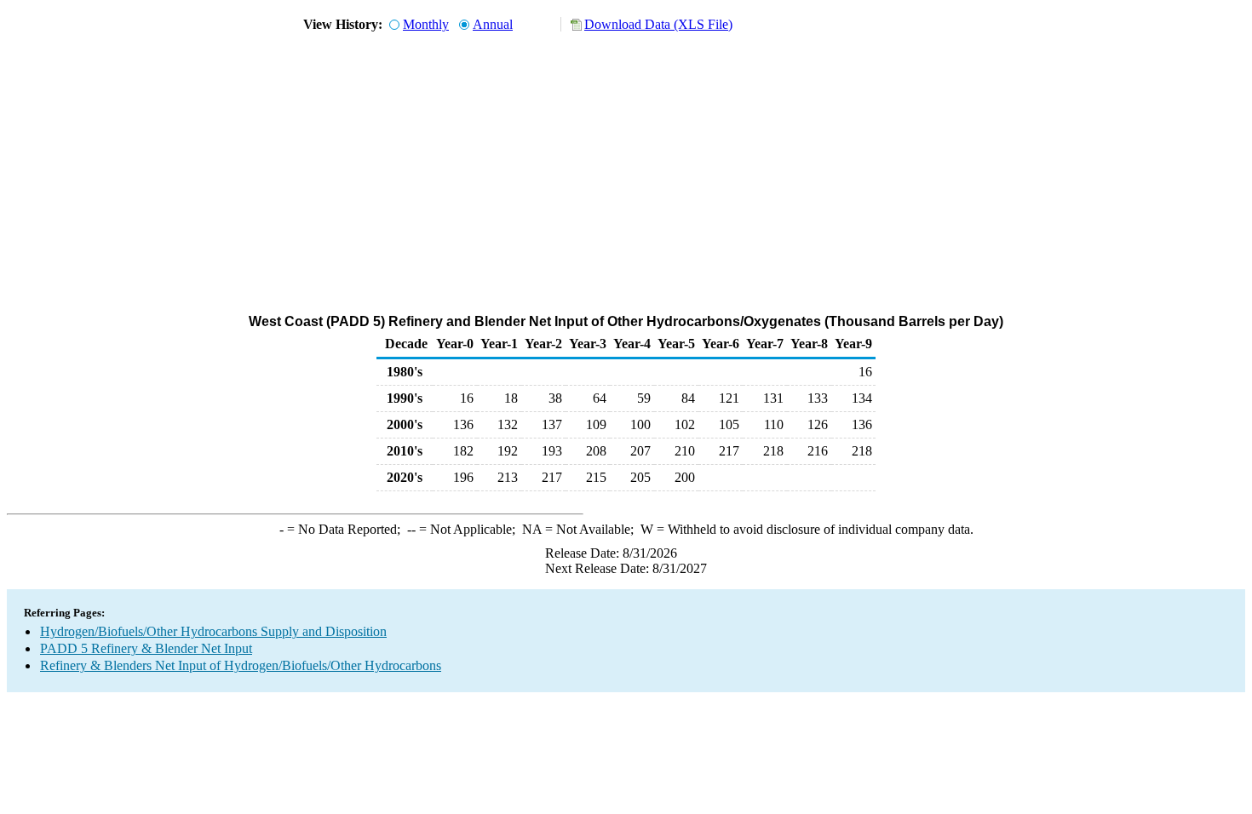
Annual (493, 24)
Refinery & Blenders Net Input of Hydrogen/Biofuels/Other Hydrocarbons (240, 665)
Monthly (426, 24)
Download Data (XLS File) (658, 24)
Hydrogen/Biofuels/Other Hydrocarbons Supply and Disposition (213, 631)
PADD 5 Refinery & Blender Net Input (146, 648)
